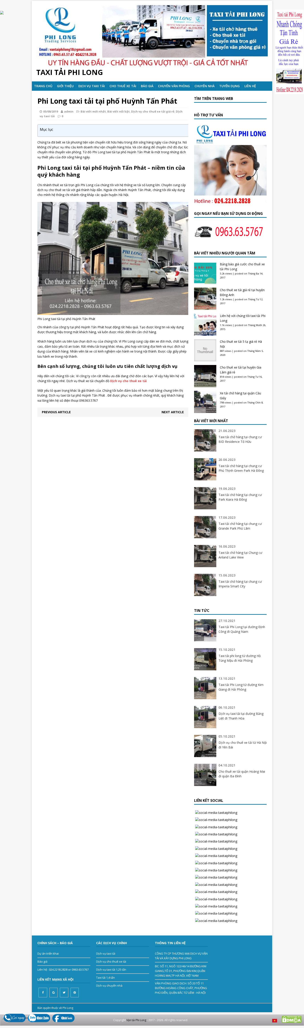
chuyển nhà (205, 86)
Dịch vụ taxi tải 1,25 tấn (111, 970)
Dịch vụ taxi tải (91, 86)
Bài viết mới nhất (93, 111)
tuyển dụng (229, 86)
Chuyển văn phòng (174, 86)
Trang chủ (43, 86)
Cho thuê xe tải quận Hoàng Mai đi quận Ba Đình (242, 773)
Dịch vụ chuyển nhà (109, 986)
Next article (173, 412)
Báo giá (147, 86)
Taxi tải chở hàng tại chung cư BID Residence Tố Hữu (240, 439)
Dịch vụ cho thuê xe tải (111, 961)
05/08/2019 (50, 111)
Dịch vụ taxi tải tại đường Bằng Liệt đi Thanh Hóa (241, 716)
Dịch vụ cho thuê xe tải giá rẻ (152, 111)
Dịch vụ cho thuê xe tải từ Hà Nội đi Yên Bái (243, 744)
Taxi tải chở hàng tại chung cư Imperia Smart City (240, 583)
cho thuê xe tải (122, 86)
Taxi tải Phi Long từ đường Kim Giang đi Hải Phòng (241, 687)
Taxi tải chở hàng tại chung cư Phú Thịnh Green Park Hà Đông (241, 468)
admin (68, 111)
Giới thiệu (65, 86)
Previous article (56, 412)
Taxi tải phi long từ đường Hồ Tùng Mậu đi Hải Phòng (240, 658)
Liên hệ (250, 86)
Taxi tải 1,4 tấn (105, 978)
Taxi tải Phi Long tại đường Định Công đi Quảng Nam (242, 629)
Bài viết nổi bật (118, 111)
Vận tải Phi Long (136, 1020)
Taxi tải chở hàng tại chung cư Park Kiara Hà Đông (240, 497)
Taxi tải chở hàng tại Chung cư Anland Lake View (240, 554)
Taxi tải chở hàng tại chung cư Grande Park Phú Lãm (240, 526)
